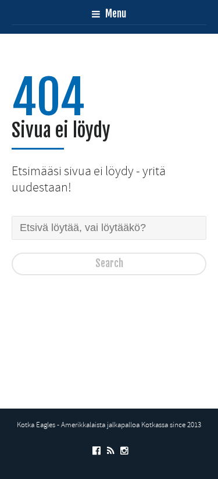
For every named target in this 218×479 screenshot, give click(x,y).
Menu (114, 13)
